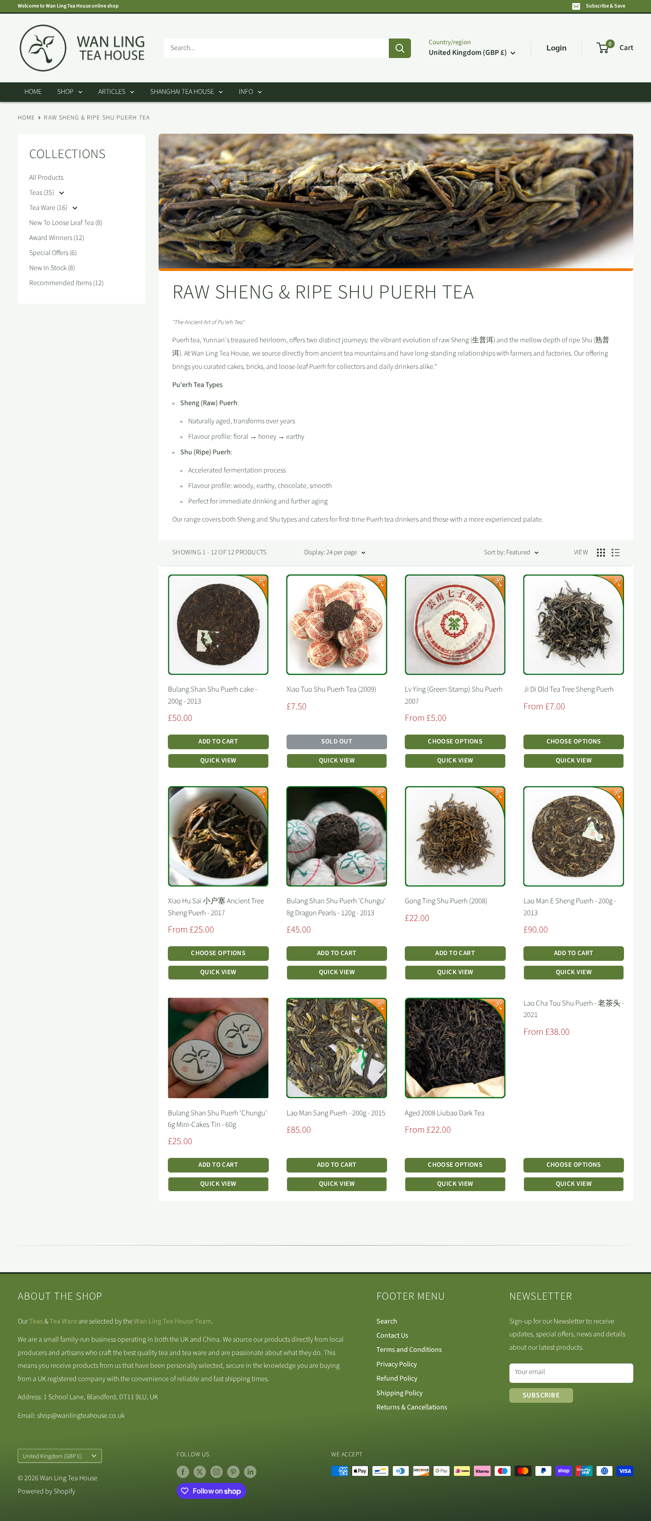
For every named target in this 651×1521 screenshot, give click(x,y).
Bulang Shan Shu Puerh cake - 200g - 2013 (212, 695)
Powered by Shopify (46, 1491)
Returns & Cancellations (411, 1407)
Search (386, 1321)
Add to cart (218, 741)
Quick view (218, 760)
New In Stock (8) (52, 268)
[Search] (400, 48)
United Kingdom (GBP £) (52, 1456)
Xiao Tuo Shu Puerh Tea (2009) (331, 689)
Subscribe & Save (605, 6)
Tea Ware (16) (49, 208)
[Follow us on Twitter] (200, 1472)
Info (246, 92)
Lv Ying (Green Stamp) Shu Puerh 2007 (454, 695)
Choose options (455, 741)
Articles (111, 92)
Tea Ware (63, 1321)
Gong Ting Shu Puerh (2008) (446, 901)
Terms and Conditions (409, 1350)
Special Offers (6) (53, 253)
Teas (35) (42, 192)
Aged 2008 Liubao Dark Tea (444, 1113)
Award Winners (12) (56, 238)
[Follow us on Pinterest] (233, 1472)
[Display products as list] (616, 553)
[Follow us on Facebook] (183, 1472)
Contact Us (392, 1335)
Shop (65, 92)
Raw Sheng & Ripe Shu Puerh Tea (97, 117)
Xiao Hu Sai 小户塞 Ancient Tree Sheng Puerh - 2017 (216, 907)
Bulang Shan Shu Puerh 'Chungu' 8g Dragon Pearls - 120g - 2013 (336, 907)
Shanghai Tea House (182, 92)
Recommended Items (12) (66, 283)
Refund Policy (396, 1378)
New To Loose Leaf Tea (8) (65, 223)
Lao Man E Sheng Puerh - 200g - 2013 (569, 907)
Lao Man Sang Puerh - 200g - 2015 (336, 1113)
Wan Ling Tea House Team (172, 1321)
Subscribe (541, 1395)
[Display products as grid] (601, 553)
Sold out (336, 741)
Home (33, 92)
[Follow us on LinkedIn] (250, 1472)
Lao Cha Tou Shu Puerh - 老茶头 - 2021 (573, 1009)
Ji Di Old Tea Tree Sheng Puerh (568, 689)
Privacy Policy (396, 1364)
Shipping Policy (399, 1393)
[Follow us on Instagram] (216, 1472)
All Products (46, 177)
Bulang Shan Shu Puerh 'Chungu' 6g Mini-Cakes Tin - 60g (217, 1119)
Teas (36, 1321)
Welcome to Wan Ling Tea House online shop (68, 6)
